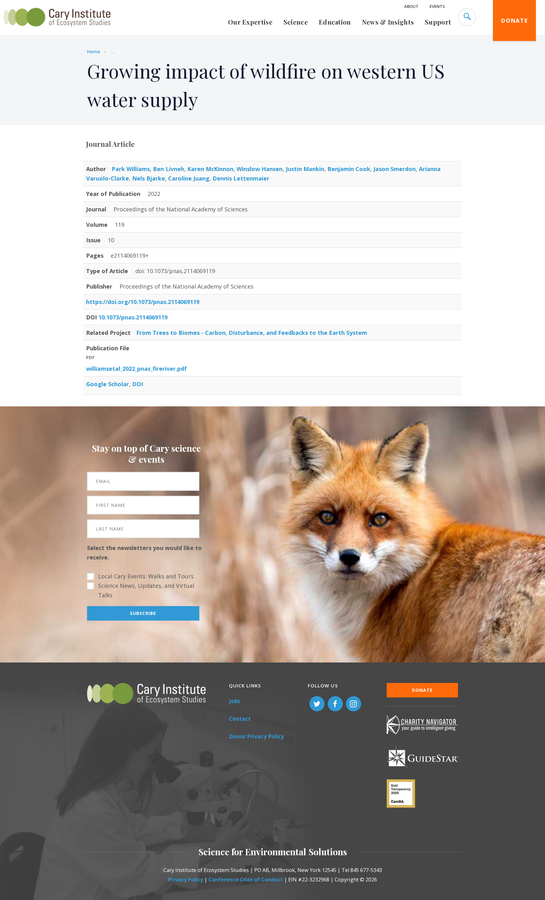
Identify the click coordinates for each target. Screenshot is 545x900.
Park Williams (131, 169)
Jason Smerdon (394, 169)
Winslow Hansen (260, 169)
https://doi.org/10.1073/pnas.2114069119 (142, 302)
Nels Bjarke (148, 178)
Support (438, 22)
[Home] (57, 30)
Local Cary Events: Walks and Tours (146, 576)
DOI (137, 384)
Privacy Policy (185, 879)
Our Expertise (250, 22)
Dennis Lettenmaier (241, 178)
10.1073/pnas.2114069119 (132, 317)
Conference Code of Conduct (245, 879)
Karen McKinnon (210, 169)
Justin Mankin (305, 169)
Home (93, 51)
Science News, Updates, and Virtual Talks (146, 590)
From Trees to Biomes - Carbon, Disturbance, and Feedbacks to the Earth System (251, 332)
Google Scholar (107, 384)
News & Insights (388, 22)
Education (335, 22)
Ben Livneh (168, 169)
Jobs (234, 701)
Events (437, 6)
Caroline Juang (188, 178)
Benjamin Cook (348, 169)
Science (296, 22)
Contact (240, 718)
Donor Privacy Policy (256, 736)
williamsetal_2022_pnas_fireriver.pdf (136, 368)
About (411, 6)
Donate (514, 20)
